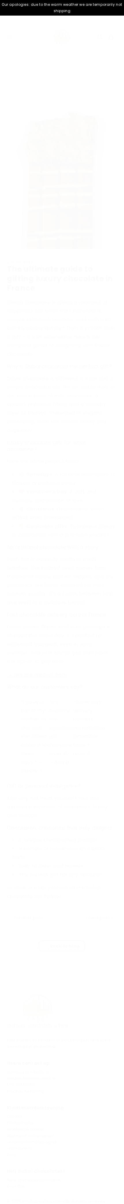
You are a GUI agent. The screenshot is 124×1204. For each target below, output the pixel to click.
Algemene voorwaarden (30, 1135)
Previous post (28, 918)
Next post (100, 918)
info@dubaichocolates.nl (31, 1078)
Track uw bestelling (25, 1091)
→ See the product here (37, 674)
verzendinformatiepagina (31, 1142)
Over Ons (16, 1186)
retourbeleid (19, 1148)
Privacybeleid (20, 1123)
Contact (14, 1116)
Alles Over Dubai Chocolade (34, 1180)
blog (11, 1155)
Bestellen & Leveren (26, 1129)
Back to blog (64, 946)
